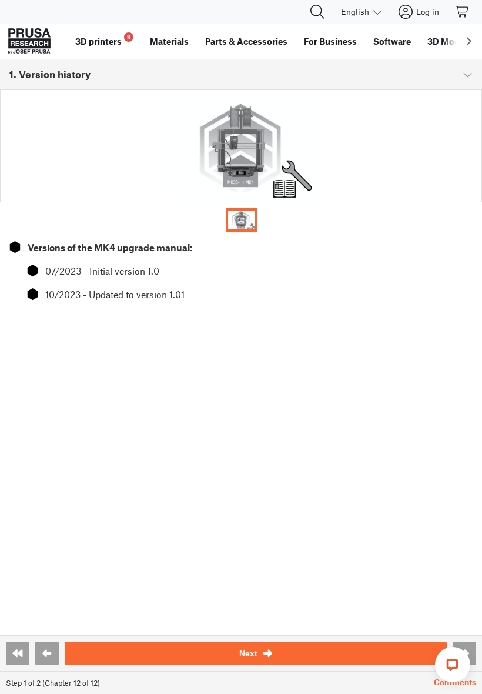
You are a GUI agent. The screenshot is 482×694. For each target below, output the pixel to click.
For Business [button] (330, 41)
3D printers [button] (103, 39)
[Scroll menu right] (469, 41)
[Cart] (462, 12)
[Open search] (317, 12)
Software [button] (392, 41)
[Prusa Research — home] (29, 41)
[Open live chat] (452, 664)
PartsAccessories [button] (246, 41)
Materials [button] (169, 41)
